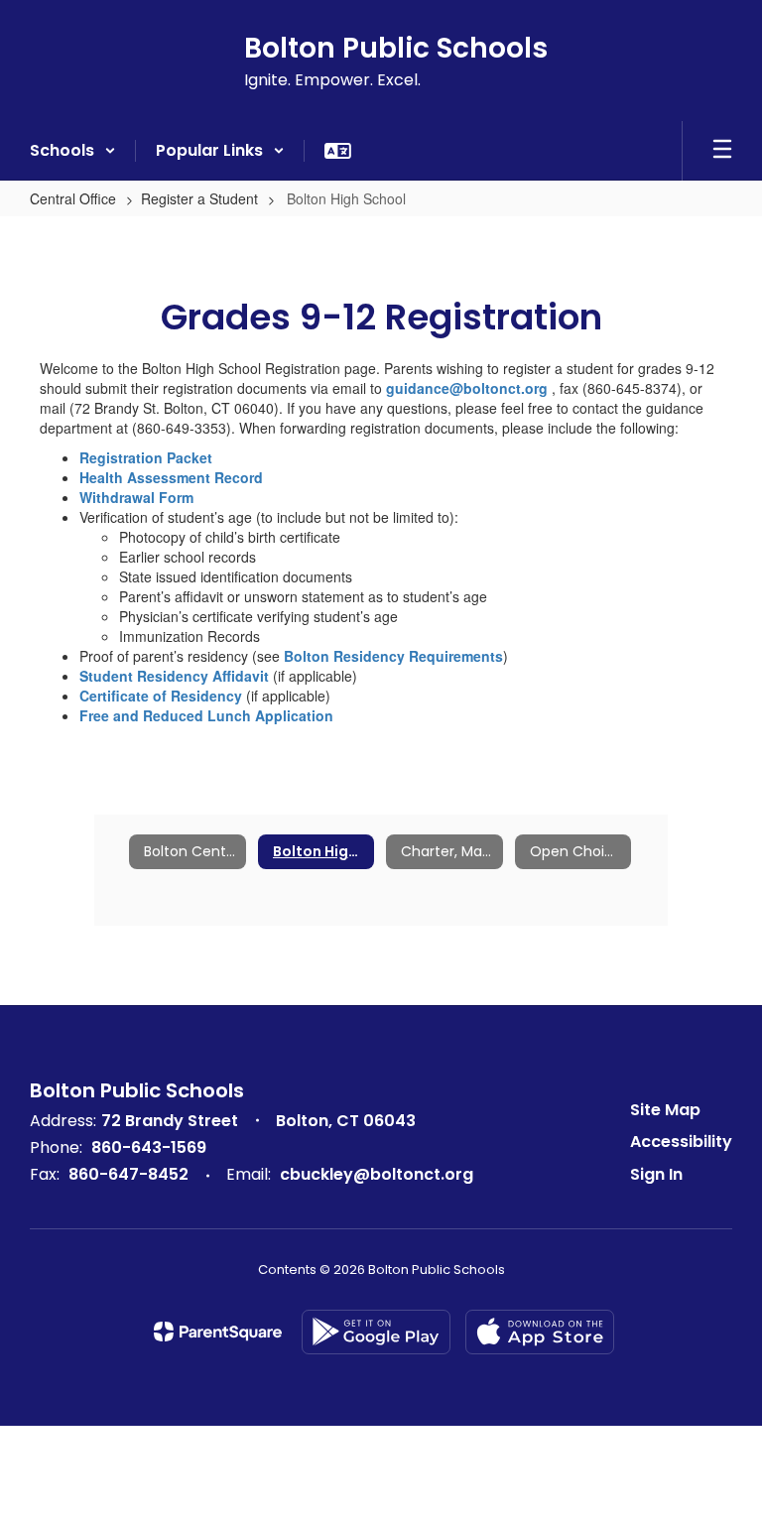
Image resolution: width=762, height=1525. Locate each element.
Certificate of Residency (162, 695)
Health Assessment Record (171, 477)
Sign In (656, 1174)
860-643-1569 (148, 1147)
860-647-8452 (128, 1174)
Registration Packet (145, 457)
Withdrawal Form (136, 497)
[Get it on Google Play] (376, 1332)
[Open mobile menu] (722, 151)
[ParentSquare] (218, 1331)
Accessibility (681, 1141)
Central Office (73, 198)
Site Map (665, 1109)
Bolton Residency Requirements (393, 656)
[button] (73, 151)
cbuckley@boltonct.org (376, 1174)
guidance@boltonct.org (467, 388)
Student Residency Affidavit (174, 676)
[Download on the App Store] (539, 1332)
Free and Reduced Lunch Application (206, 715)
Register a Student (199, 198)
